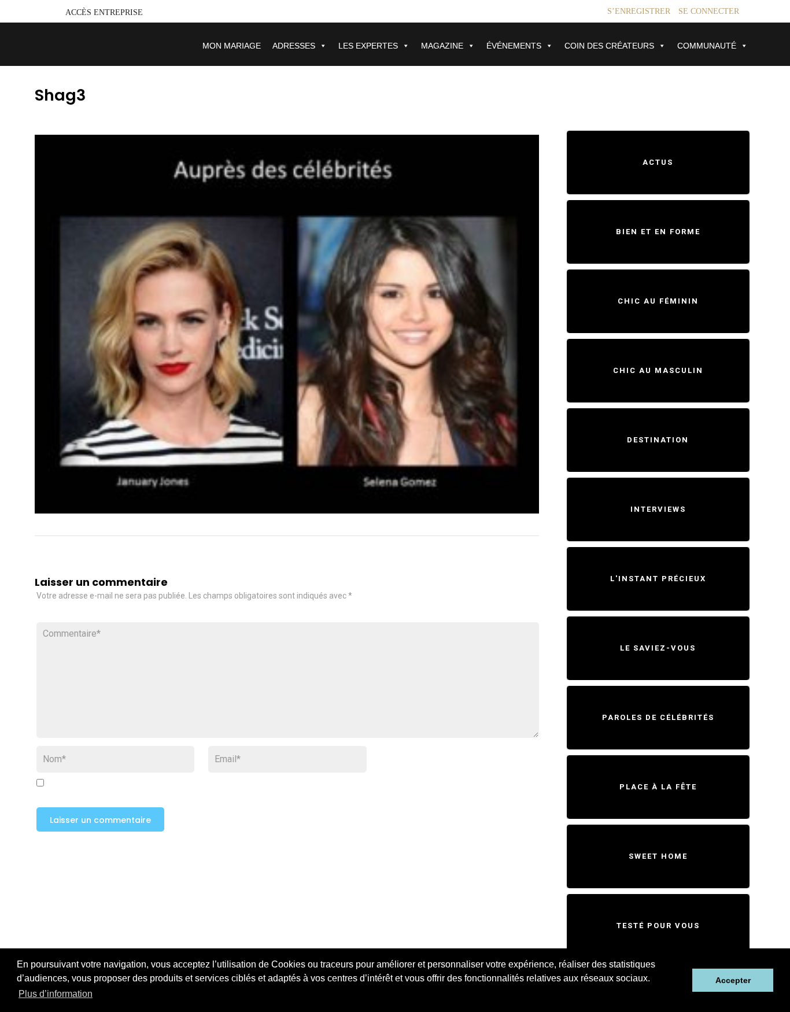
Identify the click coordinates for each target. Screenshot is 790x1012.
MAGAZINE (442, 45)
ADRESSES (293, 45)
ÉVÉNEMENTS (513, 45)
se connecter (708, 11)
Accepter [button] (733, 980)
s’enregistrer (638, 11)
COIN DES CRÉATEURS (609, 45)
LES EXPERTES (368, 45)
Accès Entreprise (104, 12)
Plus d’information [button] (56, 994)
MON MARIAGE (231, 45)
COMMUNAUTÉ (706, 45)
